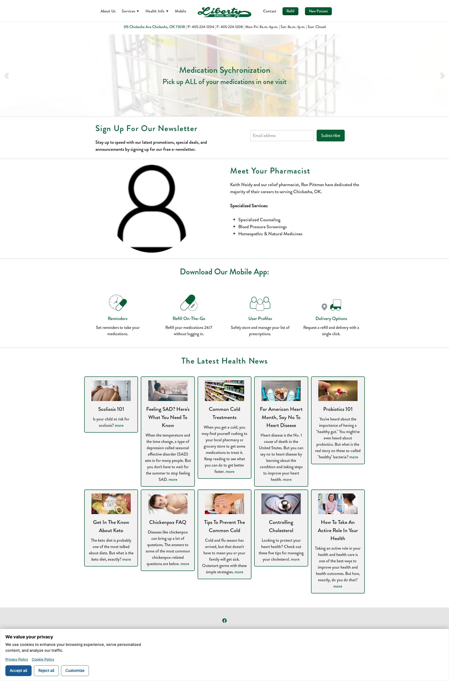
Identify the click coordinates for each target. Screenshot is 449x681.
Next (442, 75)
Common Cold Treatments (224, 413)
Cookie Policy (43, 659)
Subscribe (330, 135)
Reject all (46, 671)
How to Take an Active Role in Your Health (338, 530)
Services (130, 11)
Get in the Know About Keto (111, 526)
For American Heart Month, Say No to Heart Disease (281, 417)
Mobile (180, 11)
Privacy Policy (16, 659)
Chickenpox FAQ (167, 522)
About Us (108, 11)
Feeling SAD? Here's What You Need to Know (167, 417)
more (119, 425)
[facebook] (224, 620)
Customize (74, 671)
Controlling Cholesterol (281, 526)
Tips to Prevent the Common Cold (224, 526)
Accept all (18, 671)
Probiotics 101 (338, 409)
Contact (269, 11)
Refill (290, 11)
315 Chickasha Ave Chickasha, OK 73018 (154, 26)
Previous (6, 75)
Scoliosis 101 (111, 409)
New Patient (318, 11)
